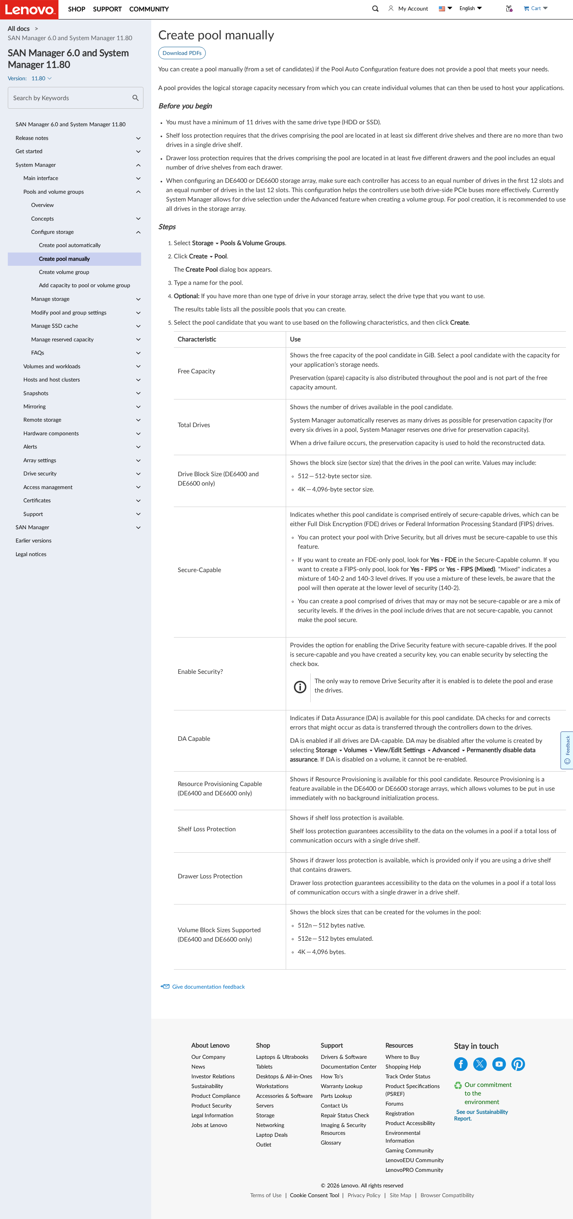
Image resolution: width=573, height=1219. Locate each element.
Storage (265, 1115)
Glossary (331, 1143)
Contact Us (334, 1106)
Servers (265, 1106)
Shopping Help (403, 1067)
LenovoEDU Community (415, 1160)
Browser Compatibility (447, 1195)
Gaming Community (409, 1151)
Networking (270, 1125)
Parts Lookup (336, 1096)
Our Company (208, 1057)
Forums (394, 1104)
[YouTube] (499, 1066)
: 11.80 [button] (27, 78)
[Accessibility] (492, 8)
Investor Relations (213, 1076)
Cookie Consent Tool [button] (314, 1195)
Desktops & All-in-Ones (284, 1076)
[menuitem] (74, 124)
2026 (333, 1186)
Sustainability (207, 1086)
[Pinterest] (518, 1066)
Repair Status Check (345, 1115)
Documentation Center (349, 1067)
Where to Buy (402, 1057)
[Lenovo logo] (29, 9)
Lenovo (349, 1186)
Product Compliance (215, 1096)
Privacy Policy (364, 1195)
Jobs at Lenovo (209, 1125)
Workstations (272, 1086)
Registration (400, 1114)
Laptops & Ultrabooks (282, 1057)
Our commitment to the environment (488, 1093)
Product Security (211, 1106)
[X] (480, 1066)
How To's (332, 1076)
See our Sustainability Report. (481, 1115)
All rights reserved (382, 1186)
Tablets (264, 1067)
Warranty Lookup (342, 1086)
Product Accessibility (410, 1123)
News (198, 1067)
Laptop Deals (272, 1135)
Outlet (263, 1145)
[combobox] (75, 98)
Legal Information (212, 1115)
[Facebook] (461, 1066)
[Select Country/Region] (445, 8)
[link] (19, 29)
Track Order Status (408, 1076)
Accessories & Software (284, 1096)
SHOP (76, 9)
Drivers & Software (344, 1057)
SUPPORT (107, 9)
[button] (375, 9)
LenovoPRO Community (414, 1170)
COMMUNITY (149, 9)
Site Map (400, 1195)
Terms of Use (265, 1195)
